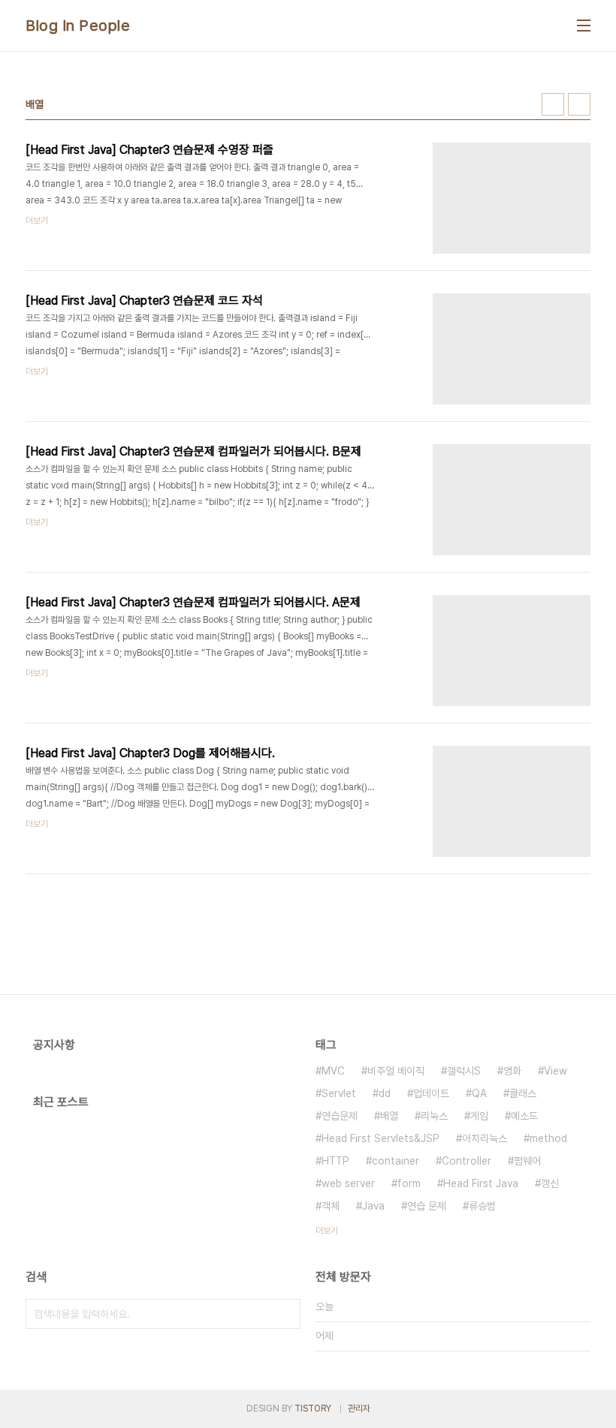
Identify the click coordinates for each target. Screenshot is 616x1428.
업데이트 (431, 1093)
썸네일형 (553, 104)
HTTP (335, 1161)
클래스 (522, 1093)
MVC (333, 1071)
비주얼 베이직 (395, 1071)
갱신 (550, 1183)
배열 (389, 1116)
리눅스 (434, 1116)
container (395, 1161)
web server (348, 1183)
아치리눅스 (484, 1138)
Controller (466, 1161)
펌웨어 (527, 1161)
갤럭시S (464, 1071)
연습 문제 (426, 1206)
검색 (285, 1314)
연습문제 (340, 1116)
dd (385, 1093)
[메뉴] (584, 26)
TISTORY (312, 1408)
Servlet (339, 1093)
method (548, 1138)
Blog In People (78, 26)
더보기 (327, 1230)
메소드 (524, 1116)
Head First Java (480, 1183)
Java (373, 1206)
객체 (331, 1206)
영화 (512, 1071)
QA (479, 1093)
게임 (479, 1116)
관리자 (359, 1408)
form (409, 1183)
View (555, 1071)
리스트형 (579, 104)
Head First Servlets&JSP (380, 1138)
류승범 (482, 1206)
